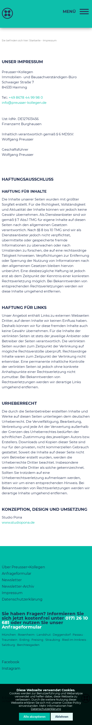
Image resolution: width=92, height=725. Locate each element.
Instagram (11, 668)
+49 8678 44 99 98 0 (26, 97)
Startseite (35, 40)
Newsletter (12, 580)
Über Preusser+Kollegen (23, 567)
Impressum (50, 40)
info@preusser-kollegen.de (24, 102)
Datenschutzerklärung (46, 709)
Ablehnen (61, 716)
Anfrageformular (16, 573)
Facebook (10, 662)
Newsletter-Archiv (18, 586)
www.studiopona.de (18, 522)
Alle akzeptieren (34, 716)
